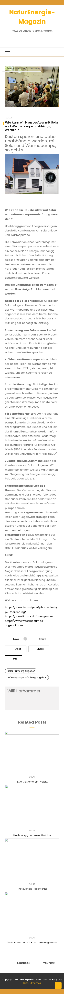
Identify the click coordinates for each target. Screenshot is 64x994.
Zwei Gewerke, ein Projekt (32, 781)
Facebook (23, 963)
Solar (9, 117)
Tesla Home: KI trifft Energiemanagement (32, 942)
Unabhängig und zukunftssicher (32, 835)
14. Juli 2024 (33, 68)
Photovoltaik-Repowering (32, 888)
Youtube (49, 963)
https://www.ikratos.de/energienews (29, 616)
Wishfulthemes (32, 983)
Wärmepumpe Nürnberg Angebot (27, 677)
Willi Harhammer (16, 68)
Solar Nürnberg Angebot (21, 671)
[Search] (29, 38)
